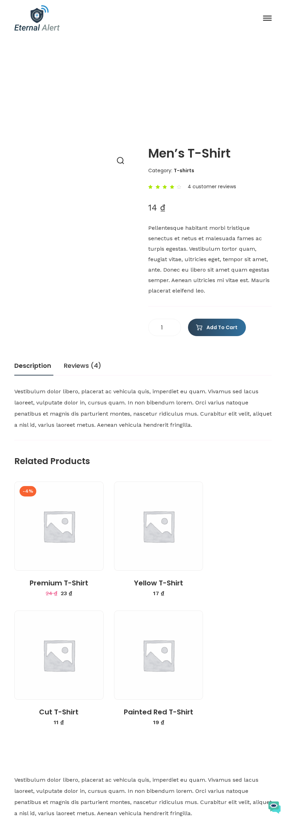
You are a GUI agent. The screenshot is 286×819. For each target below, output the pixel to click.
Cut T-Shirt (58, 712)
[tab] (33, 368)
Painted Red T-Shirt (158, 712)
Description (32, 365)
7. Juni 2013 (148, 81)
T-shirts (153, 107)
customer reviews (212, 186)
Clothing (110, 107)
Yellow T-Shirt (158, 583)
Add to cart (222, 327)
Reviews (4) (82, 365)
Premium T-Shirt (59, 583)
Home (70, 107)
